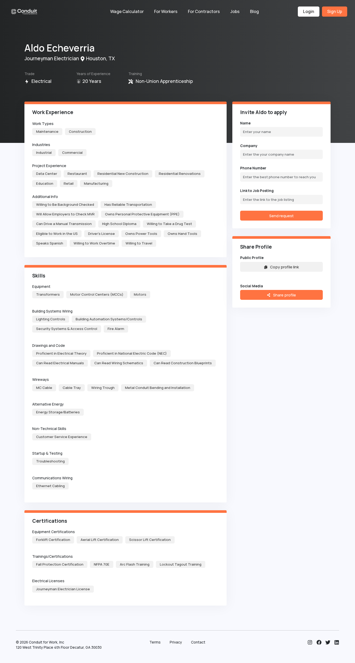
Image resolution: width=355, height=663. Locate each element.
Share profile (284, 294)
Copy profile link (284, 266)
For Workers (166, 11)
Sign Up (334, 11)
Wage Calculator (127, 11)
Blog (254, 11)
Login (308, 11)
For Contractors (204, 11)
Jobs (235, 11)
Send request (281, 215)
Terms (155, 642)
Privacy (176, 642)
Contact (198, 642)
